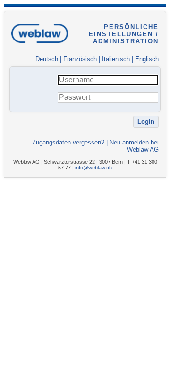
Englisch (147, 59)
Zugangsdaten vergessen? (68, 142)
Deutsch (46, 59)
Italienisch (116, 59)
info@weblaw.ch (93, 167)
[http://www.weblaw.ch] (39, 46)
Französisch (80, 59)
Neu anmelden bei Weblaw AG (134, 146)
